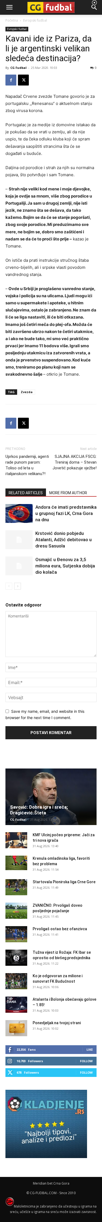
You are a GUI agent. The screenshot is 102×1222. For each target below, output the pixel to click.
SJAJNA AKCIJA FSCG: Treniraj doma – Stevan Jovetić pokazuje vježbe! (74, 462)
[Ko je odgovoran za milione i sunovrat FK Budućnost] (16, 981)
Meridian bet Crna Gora (51, 1183)
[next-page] (17, 586)
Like (89, 1049)
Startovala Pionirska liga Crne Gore (64, 882)
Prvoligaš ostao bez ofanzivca (60, 929)
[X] (23, 80)
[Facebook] (10, 80)
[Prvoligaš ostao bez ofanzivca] (16, 934)
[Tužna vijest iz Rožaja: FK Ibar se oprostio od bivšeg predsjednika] (16, 958)
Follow (86, 1061)
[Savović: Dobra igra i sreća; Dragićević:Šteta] (51, 796)
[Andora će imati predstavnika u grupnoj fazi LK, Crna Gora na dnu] (19, 513)
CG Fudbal (18, 68)
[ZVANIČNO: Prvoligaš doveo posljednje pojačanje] (16, 911)
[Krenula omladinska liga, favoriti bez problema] (16, 863)
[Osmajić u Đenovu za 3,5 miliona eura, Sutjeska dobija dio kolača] (19, 565)
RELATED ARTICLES (26, 493)
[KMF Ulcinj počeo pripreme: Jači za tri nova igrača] (16, 840)
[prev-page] (8, 586)
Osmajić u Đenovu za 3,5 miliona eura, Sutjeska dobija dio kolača (65, 566)
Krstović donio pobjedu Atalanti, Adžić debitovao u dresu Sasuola (63, 540)
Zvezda (27, 392)
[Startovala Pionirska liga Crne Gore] (16, 887)
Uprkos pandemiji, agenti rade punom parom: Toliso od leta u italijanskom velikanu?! (27, 465)
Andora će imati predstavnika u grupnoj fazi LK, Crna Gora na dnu (66, 513)
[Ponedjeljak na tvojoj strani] (16, 1028)
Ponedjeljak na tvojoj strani (57, 1023)
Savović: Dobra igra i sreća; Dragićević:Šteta (39, 809)
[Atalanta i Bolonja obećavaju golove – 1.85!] (16, 1005)
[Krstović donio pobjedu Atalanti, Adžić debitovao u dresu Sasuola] (19, 539)
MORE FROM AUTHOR (68, 493)
